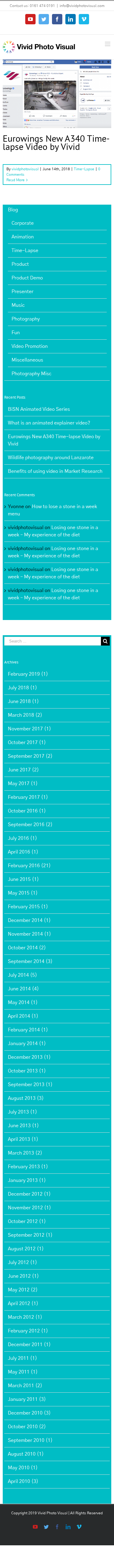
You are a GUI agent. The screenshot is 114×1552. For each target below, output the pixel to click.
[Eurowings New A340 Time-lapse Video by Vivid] (57, 94)
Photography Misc (31, 373)
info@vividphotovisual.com (82, 6)
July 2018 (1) (22, 687)
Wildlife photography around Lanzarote (51, 457)
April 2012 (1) (23, 1303)
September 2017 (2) (30, 756)
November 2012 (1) (29, 1207)
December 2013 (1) (29, 1057)
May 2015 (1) (23, 893)
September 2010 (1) (30, 1440)
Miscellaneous (27, 360)
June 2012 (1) (23, 1276)
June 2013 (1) (23, 1125)
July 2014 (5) (22, 975)
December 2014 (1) (29, 920)
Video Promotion (30, 346)
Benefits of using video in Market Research (55, 471)
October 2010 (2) (27, 1426)
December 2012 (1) (29, 1194)
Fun (16, 332)
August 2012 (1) (26, 1248)
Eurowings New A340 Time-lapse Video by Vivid (56, 142)
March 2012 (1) (25, 1317)
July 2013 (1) (22, 1112)
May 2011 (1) (23, 1372)
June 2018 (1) (23, 701)
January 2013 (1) (27, 1180)
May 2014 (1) (23, 1002)
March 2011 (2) (25, 1385)
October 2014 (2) (27, 947)
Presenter (22, 291)
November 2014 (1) (29, 934)
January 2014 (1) (27, 1043)
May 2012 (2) (23, 1289)
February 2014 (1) (28, 1029)
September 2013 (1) (30, 1084)
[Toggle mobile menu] (108, 44)
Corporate (23, 223)
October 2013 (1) (27, 1071)
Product (20, 264)
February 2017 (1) (28, 797)
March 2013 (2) (25, 1153)
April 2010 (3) (23, 1481)
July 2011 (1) (22, 1358)
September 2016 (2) (30, 824)
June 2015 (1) (23, 879)
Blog (13, 209)
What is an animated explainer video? (49, 423)
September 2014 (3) (30, 961)
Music (18, 305)
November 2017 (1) (29, 728)
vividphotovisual (25, 169)
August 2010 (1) (26, 1454)
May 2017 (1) (23, 783)
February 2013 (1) (28, 1166)
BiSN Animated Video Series (39, 409)
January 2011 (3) (27, 1399)
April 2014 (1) (23, 1016)
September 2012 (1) (30, 1235)
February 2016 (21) (29, 865)
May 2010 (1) (23, 1467)
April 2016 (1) (23, 852)
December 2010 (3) (29, 1413)
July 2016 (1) (22, 838)
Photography (26, 319)
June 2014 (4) (23, 988)
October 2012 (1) (27, 1221)
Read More (15, 180)
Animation (23, 236)
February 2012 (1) (28, 1331)
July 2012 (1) (22, 1262)
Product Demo (27, 277)
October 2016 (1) (27, 811)
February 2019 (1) (28, 674)
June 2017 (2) (23, 769)
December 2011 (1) (29, 1344)
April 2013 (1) (23, 1139)
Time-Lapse (57, 105)
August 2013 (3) (26, 1098)
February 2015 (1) (28, 906)
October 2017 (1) (27, 742)
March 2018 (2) (25, 715)
